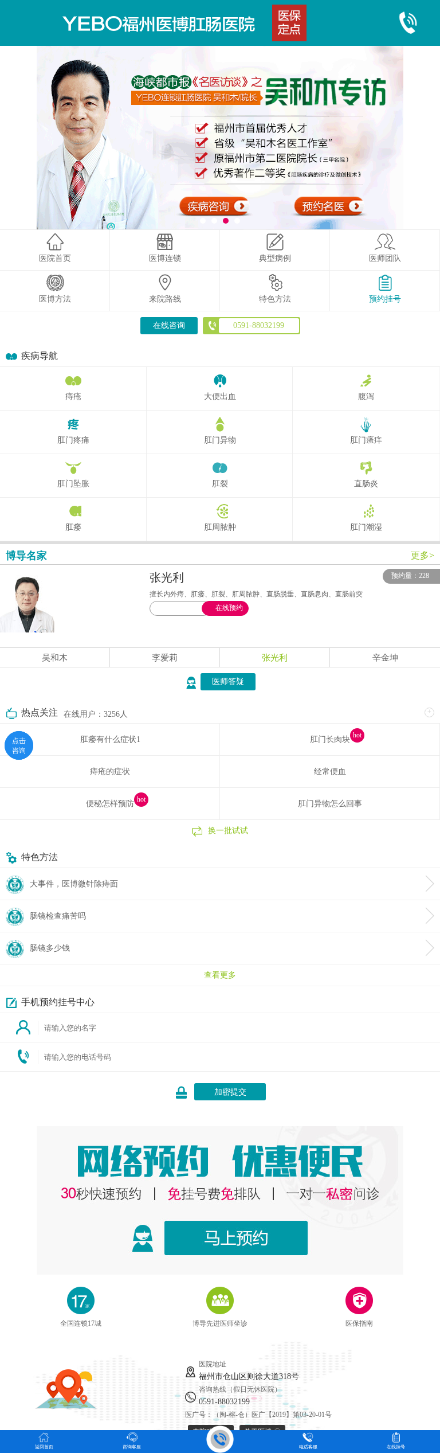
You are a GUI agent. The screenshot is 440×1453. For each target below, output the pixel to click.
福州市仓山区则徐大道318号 (249, 1376)
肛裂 (220, 483)
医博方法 (55, 299)
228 (424, 576)
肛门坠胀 (73, 483)
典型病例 (275, 258)
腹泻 (366, 396)
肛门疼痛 (73, 440)
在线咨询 (169, 325)
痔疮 (73, 396)
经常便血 (330, 771)
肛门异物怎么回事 (330, 803)
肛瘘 (73, 527)
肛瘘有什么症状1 (110, 739)
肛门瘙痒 (366, 440)
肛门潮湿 (366, 527)
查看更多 (220, 975)
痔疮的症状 (110, 771)
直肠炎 (366, 483)
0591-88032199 (224, 1401)
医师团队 (385, 258)
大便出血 (220, 396)
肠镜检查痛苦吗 (58, 916)
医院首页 (55, 258)
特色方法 (275, 299)
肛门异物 (220, 440)
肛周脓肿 (220, 527)
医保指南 (359, 1323)
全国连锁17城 (80, 1323)
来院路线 (165, 299)
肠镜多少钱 (50, 948)
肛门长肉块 (330, 739)
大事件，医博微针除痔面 (74, 884)
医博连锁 (165, 258)
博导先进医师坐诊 (219, 1323)
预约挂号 (385, 299)
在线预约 (229, 608)
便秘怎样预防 (110, 803)
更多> (422, 555)
